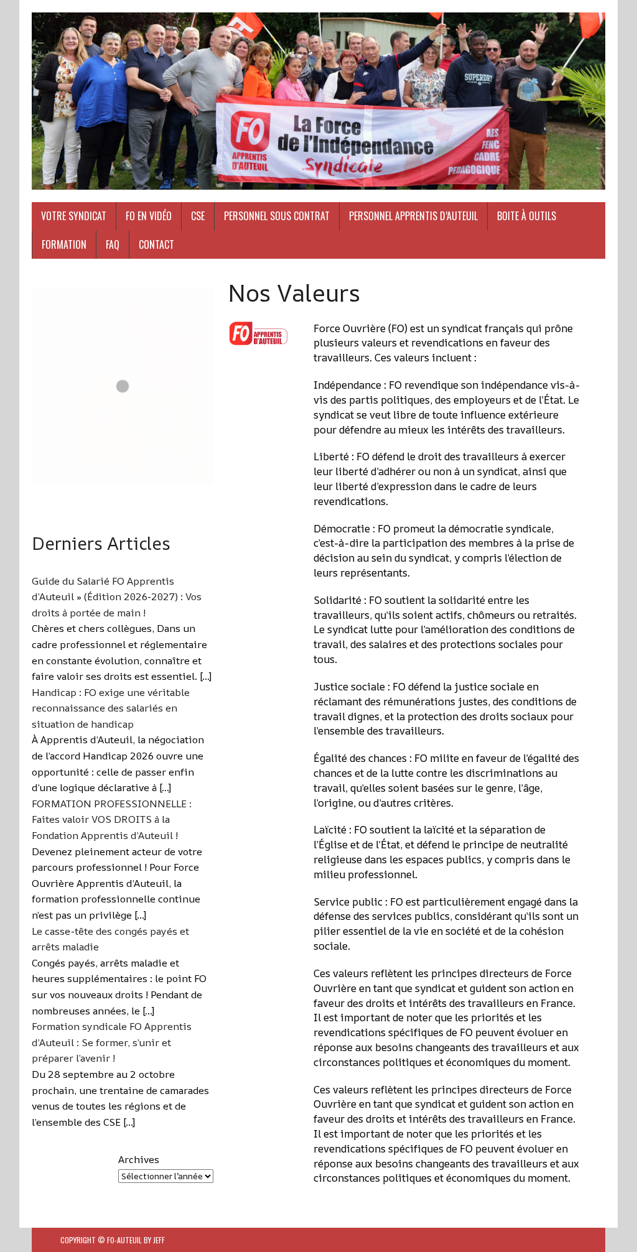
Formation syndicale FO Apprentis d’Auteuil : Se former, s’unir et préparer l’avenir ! (112, 1042)
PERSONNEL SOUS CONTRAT (277, 215)
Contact (156, 244)
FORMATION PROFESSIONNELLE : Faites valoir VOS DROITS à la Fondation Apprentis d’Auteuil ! (112, 819)
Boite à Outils (526, 215)
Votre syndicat (73, 215)
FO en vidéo (149, 215)
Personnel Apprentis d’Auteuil (413, 215)
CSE (198, 215)
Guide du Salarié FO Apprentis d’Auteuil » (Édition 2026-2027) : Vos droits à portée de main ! (117, 596)
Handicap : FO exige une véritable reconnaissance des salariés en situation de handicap (111, 708)
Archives (138, 1159)
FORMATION (64, 244)
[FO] (318, 101)
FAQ (112, 244)
